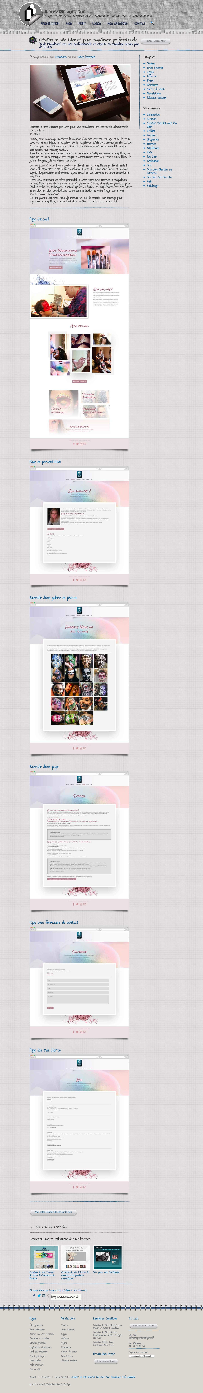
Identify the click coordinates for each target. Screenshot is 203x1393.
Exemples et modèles (39, 1338)
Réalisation (153, 160)
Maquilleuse (153, 147)
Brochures (152, 84)
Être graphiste (36, 1325)
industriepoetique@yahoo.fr (141, 1338)
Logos (150, 71)
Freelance (152, 135)
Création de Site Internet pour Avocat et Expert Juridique (107, 1326)
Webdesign (152, 185)
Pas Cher (152, 156)
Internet (151, 143)
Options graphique (38, 1343)
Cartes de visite (156, 89)
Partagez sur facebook (34, 1295)
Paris (149, 152)
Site (149, 165)
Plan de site (35, 1369)
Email (44, 1295)
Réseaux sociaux (156, 97)
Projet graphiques (38, 1356)
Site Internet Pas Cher (159, 177)
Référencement (36, 1365)
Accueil (33, 1377)
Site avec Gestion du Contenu (159, 171)
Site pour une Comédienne (106, 1272)
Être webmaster (37, 1329)
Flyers (150, 80)
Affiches (151, 76)
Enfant (151, 130)
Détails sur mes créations (42, 1334)
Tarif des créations (39, 1352)
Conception (153, 114)
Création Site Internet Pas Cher (162, 125)
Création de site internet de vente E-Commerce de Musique (42, 1275)
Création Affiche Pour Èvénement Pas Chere (103, 1343)
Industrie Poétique (98, 13)
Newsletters (154, 93)
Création (151, 118)
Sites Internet (86, 56)
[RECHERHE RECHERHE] (152, 23)
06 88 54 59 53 (137, 1346)
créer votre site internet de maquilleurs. (104, 179)
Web (149, 181)
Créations (61, 56)
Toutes (151, 63)
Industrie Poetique (63, 1384)
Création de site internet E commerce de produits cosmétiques (75, 1275)
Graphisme (153, 139)
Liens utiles (35, 1360)
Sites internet (155, 67)
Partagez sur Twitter (39, 1295)
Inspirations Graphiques (41, 1347)
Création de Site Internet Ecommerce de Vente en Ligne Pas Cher (107, 1335)
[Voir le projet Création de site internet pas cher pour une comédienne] (107, 1268)
